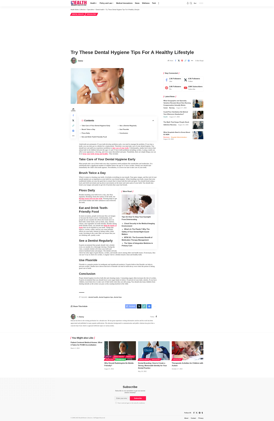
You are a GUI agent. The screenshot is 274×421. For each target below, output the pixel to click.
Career (165, 108)
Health (165, 117)
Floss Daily (86, 133)
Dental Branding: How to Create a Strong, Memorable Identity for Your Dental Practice (152, 365)
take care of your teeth (120, 148)
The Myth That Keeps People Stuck (176, 122)
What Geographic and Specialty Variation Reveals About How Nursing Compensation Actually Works (177, 103)
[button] (158, 3)
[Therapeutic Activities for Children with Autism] (187, 350)
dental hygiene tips (106, 297)
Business (166, 137)
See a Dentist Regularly (128, 125)
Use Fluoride (124, 129)
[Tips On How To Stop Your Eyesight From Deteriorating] (138, 204)
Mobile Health (119, 356)
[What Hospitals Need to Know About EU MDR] (198, 135)
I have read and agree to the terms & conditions (131, 403)
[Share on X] (178, 60)
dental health (93, 297)
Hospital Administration (179, 137)
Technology (120, 359)
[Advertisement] (137, 32)
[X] (192, 80)
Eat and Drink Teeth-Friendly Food (94, 137)
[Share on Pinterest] (182, 60)
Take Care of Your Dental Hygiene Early (96, 125)
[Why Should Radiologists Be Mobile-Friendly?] (120, 350)
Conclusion (124, 133)
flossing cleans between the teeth (90, 198)
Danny (80, 61)
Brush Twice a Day (88, 129)
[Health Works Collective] (79, 3)
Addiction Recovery (169, 125)
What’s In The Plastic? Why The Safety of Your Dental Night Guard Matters (136, 231)
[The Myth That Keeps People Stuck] (198, 125)
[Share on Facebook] (175, 60)
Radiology (130, 356)
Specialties (91, 14)
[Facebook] (156, 317)
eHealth (108, 356)
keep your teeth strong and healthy (95, 154)
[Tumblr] (202, 413)
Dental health (78, 14)
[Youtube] (192, 88)
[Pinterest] (172, 88)
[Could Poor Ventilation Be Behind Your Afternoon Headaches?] (198, 115)
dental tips (118, 297)
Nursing (171, 108)
